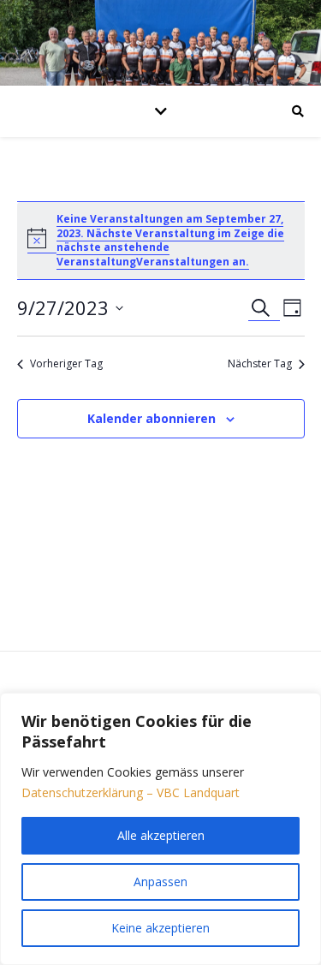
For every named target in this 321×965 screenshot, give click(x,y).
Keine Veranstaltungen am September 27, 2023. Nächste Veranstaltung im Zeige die (170, 226)
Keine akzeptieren (160, 928)
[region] (160, 829)
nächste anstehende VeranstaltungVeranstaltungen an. (152, 254)
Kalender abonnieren (151, 418)
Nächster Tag (260, 364)
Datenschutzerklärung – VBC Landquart (130, 792)
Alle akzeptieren (161, 835)
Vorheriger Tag (66, 364)
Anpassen (160, 881)
